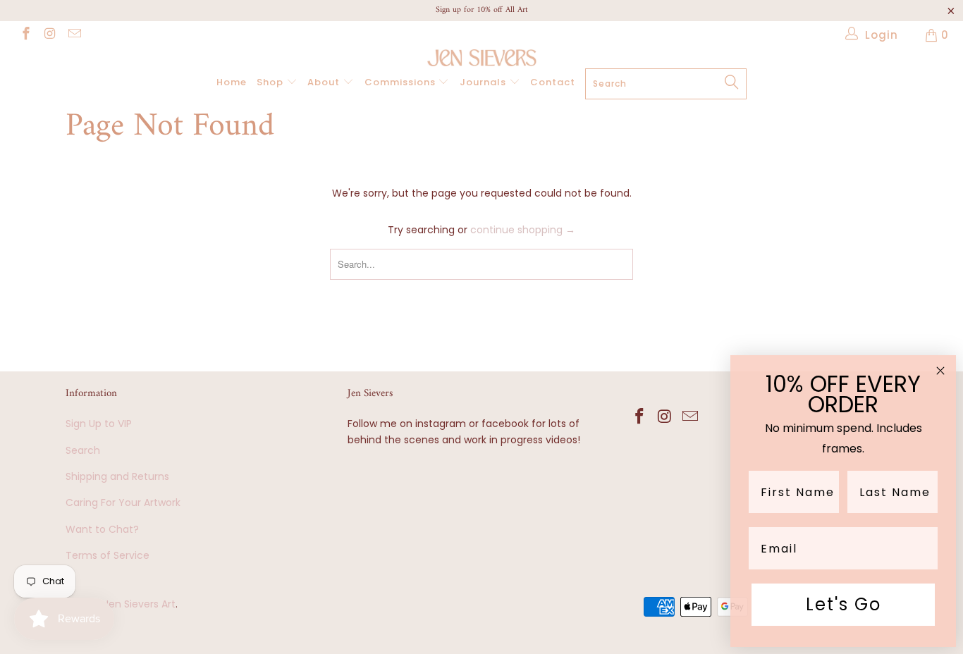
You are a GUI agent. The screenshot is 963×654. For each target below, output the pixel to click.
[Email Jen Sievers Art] (73, 34)
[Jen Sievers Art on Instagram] (49, 34)
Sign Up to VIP (99, 424)
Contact (552, 82)
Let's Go (843, 604)
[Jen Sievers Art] (481, 57)
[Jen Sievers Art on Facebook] (25, 34)
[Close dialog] (940, 370)
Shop (271, 82)
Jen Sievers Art (140, 604)
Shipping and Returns (117, 476)
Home (231, 82)
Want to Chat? (102, 529)
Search (83, 450)
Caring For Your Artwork (123, 502)
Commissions (401, 82)
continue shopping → (522, 230)
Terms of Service (107, 555)
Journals (484, 82)
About (325, 82)
